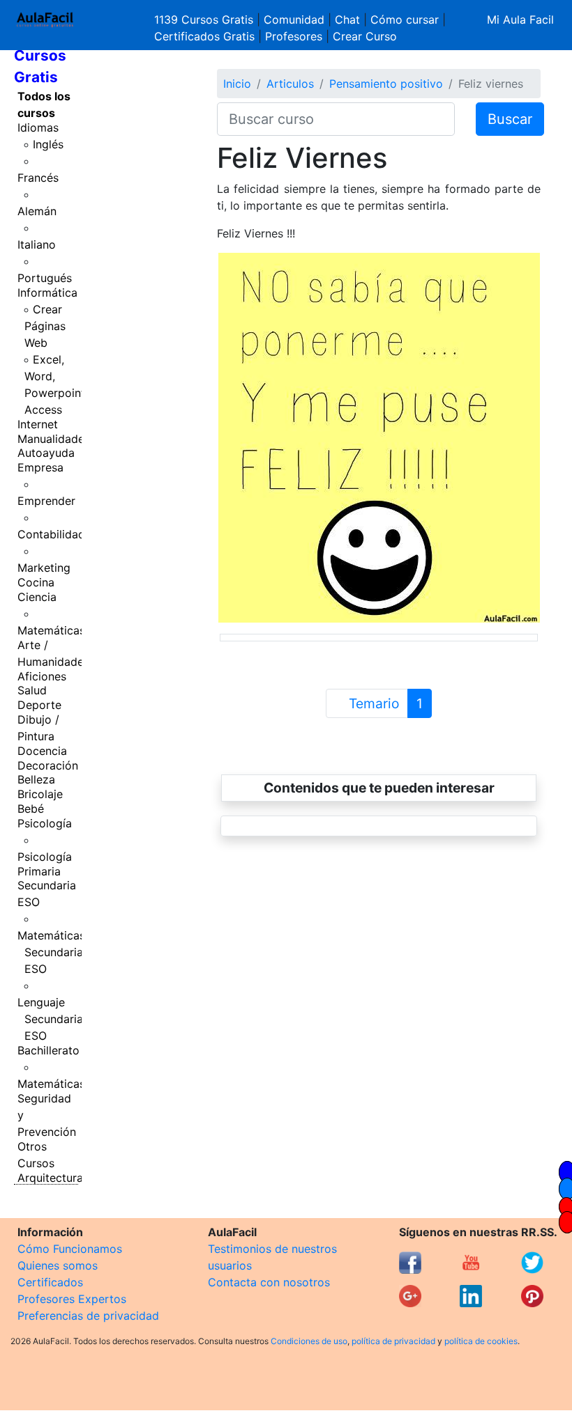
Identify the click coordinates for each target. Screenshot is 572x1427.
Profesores (293, 36)
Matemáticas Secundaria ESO (51, 952)
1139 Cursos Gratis (205, 19)
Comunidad (294, 19)
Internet (37, 424)
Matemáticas (51, 630)
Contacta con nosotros (269, 1282)
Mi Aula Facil (520, 19)
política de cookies (481, 1341)
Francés (38, 178)
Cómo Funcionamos (69, 1249)
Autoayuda (46, 453)
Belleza (36, 779)
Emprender (46, 501)
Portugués (44, 278)
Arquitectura (50, 1178)
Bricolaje (40, 794)
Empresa (40, 467)
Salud (32, 690)
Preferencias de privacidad (88, 1316)
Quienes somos (57, 1265)
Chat (347, 19)
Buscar (510, 119)
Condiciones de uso (309, 1341)
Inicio (237, 84)
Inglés (48, 144)
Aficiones (41, 676)
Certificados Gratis (204, 36)
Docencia (42, 751)
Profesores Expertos (71, 1299)
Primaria (39, 871)
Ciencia (37, 597)
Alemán (37, 211)
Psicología (44, 823)
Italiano (36, 244)
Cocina (35, 582)
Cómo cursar (404, 19)
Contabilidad (51, 534)
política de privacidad (393, 1341)
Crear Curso (365, 36)
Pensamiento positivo (386, 84)
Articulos (290, 84)
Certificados (50, 1282)
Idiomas (38, 127)
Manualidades (53, 439)
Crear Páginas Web (45, 326)
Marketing (43, 568)
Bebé (30, 809)
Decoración (47, 765)
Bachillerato (48, 1050)
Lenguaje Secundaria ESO (50, 1019)
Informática (47, 292)
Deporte (39, 705)
